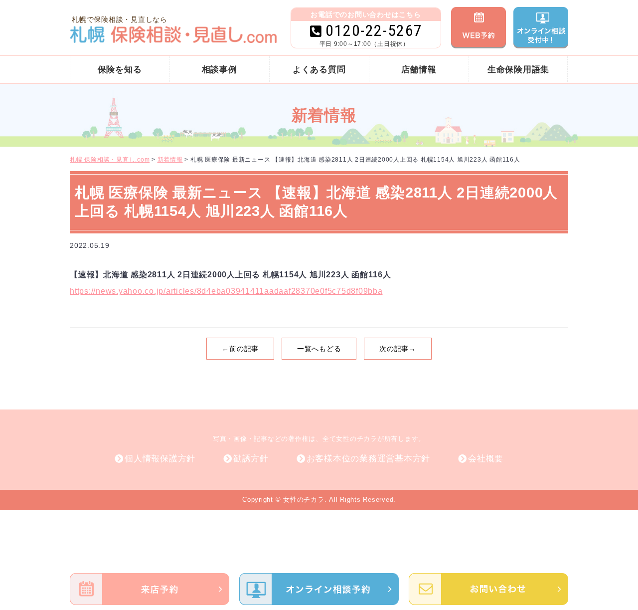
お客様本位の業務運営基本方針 (369, 458)
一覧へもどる (319, 349)
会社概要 (485, 458)
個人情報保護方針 (160, 458)
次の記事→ (397, 349)
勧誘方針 (251, 458)
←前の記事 (240, 349)
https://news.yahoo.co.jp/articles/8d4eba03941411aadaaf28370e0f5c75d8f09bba (226, 291)
